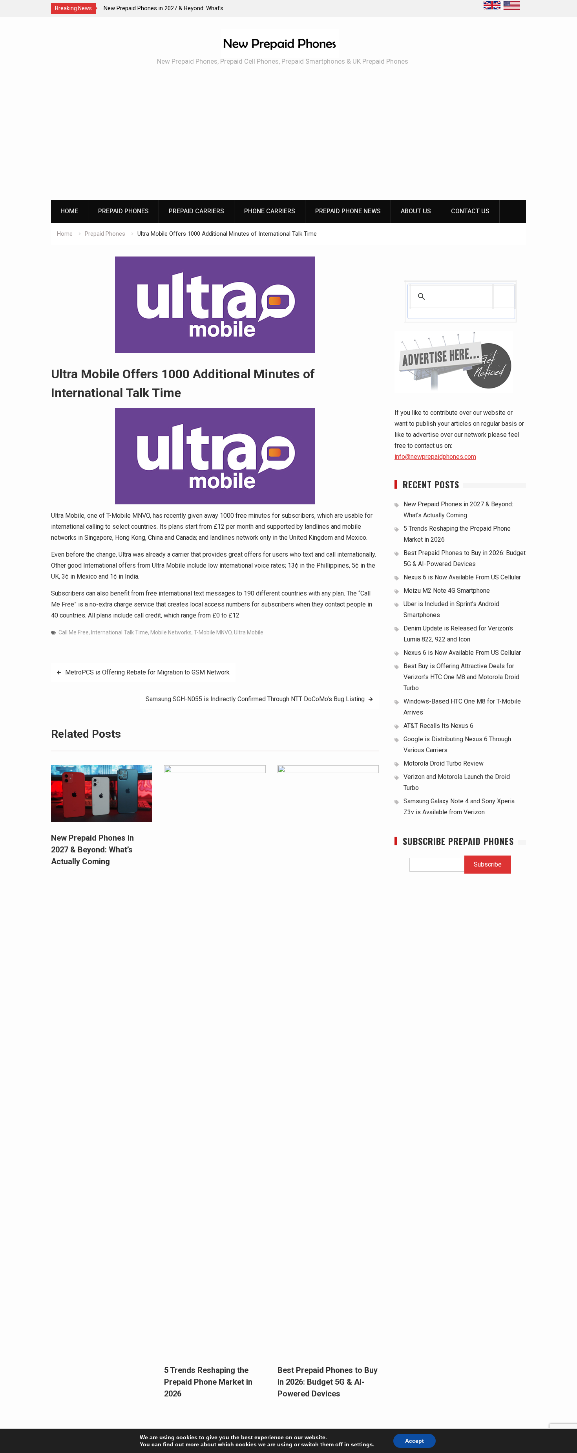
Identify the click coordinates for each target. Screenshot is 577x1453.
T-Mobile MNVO (213, 632)
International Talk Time (119, 632)
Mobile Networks (171, 632)
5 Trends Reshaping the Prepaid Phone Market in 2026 (208, 1381)
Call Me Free (73, 632)
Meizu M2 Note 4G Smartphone (447, 590)
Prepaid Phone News (348, 211)
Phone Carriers (269, 211)
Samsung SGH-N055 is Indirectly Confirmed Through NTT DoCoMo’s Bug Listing (255, 699)
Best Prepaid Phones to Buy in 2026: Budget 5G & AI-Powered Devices (328, 1381)
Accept (414, 1441)
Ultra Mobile (248, 632)
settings (362, 1444)
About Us (416, 211)
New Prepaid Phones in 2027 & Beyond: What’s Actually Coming (92, 849)
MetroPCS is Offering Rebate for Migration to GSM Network (147, 672)
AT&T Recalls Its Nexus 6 (438, 725)
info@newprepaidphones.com (435, 456)
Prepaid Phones (123, 211)
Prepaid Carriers (196, 211)
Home (69, 211)
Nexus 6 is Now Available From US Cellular (462, 577)
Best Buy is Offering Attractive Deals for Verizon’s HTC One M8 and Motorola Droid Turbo (461, 677)
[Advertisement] (288, 141)
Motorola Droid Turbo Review (444, 763)
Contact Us (470, 211)
